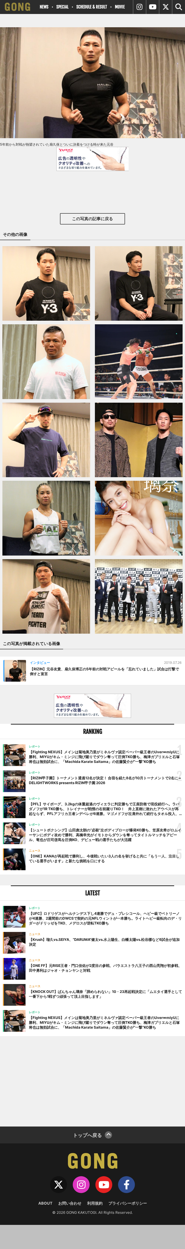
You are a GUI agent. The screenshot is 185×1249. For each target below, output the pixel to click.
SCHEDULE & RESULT (91, 6)
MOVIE (120, 6)
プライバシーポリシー (127, 1203)
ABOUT (45, 1203)
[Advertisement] (92, 1080)
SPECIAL (62, 6)
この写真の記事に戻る (92, 218)
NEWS (44, 6)
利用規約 (95, 1203)
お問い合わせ (69, 1203)
